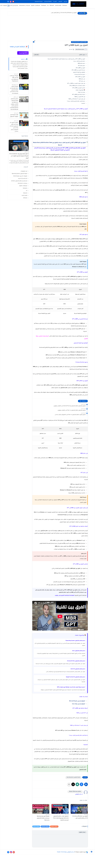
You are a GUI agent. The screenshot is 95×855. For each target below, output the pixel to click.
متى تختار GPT (82, 81)
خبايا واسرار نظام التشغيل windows (19, 180)
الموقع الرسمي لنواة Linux (78, 704)
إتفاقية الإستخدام (48, 1)
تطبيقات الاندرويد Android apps (20, 176)
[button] (81, 784)
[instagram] (11, 1)
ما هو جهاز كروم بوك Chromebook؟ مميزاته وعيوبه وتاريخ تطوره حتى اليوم (19, 156)
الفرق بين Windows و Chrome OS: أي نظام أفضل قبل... (80, 817)
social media (58, 5)
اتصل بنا (55, 1)
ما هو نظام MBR (81, 63)
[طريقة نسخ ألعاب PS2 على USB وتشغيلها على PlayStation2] (24, 76)
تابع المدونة (22, 53)
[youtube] (13, 1)
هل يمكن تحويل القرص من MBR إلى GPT (76, 83)
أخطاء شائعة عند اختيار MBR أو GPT (77, 85)
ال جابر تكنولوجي (79, 794)
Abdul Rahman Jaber (80, 49)
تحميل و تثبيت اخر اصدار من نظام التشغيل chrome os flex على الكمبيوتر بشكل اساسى (14, 127)
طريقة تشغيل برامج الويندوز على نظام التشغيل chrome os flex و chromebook (14, 90)
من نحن (65, 1)
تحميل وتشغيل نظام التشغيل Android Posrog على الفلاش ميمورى (70, 406)
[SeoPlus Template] (87, 852)
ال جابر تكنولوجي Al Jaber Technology (65, 852)
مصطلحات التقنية (35, 5)
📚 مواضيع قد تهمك (80, 90)
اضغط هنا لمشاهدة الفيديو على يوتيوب (64, 595)
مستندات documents (24, 5)
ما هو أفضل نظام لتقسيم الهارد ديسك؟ (76, 101)
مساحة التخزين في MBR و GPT (78, 70)
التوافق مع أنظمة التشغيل (79, 72)
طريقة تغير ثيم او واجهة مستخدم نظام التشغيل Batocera (43, 818)
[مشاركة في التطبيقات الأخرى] (69, 784)
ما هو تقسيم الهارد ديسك (79, 61)
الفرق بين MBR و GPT (80, 67)
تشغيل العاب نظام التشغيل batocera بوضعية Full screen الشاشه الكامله (59, 12)
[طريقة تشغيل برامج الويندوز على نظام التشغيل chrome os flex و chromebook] (24, 87)
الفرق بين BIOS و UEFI (80, 76)
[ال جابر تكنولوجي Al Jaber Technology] (78, 4)
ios (48, 5)
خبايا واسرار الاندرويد (13, 5)
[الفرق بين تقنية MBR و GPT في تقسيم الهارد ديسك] (60, 145)
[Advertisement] (47, 28)
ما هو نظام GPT (81, 65)
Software (64, 5)
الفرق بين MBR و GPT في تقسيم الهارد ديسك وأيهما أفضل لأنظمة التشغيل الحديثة (66, 59)
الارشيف (60, 1)
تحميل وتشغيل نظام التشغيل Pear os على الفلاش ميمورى (72, 410)
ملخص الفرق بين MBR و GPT (78, 87)
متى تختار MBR (82, 79)
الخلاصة (83, 103)
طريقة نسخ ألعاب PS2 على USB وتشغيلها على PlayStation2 (14, 78)
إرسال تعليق (82, 832)
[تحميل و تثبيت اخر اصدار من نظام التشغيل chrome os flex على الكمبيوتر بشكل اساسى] (24, 123)
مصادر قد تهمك (81, 92)
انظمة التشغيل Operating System (73, 777)
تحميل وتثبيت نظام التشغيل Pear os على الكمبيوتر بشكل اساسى (70, 414)
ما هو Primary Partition (80, 74)
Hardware (43, 5)
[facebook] (8, 1)
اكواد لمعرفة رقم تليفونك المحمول (14, 115)
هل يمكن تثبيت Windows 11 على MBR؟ (76, 99)
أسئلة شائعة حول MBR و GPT (78, 94)
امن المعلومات (24, 171)
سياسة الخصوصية (39, 1)
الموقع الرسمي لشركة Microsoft (77, 701)
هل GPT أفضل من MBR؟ (79, 96)
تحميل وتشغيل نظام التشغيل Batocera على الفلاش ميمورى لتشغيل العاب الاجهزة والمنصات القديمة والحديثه (14, 104)
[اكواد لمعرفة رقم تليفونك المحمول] (24, 115)
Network (52, 5)
